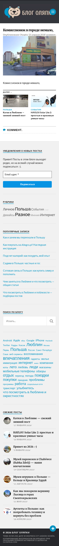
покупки (10, 379)
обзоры (41, 371)
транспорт (9, 388)
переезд (19, 375)
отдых (8, 375)
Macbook (49, 341)
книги (36, 363)
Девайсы (9, 215)
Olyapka (24, 34)
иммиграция (10, 362)
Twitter (6, 345)
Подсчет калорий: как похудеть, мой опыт (26, 255)
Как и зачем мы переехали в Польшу (24, 237)
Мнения (35, 215)
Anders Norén (46, 536)
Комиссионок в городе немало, (28, 30)
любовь (23, 367)
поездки (42, 375)
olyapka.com (10, 542)
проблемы (37, 379)
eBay (23, 341)
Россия (31, 350)
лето (13, 367)
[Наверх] (53, 528)
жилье (45, 358)
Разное (22, 214)
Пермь (6, 350)
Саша (5, 354)
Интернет (47, 215)
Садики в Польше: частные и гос (21, 263)
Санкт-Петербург (44, 350)
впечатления (16, 358)
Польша (23, 208)
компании (46, 362)
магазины (45, 367)
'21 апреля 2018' (37, 34)
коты (5, 367)
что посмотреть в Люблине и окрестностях (24, 394)
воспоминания (33, 354)
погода (29, 375)
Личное (8, 209)
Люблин (34, 344)
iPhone (40, 340)
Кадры (14, 345)
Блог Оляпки (21, 532)
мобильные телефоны (19, 371)
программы (8, 384)
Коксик (22, 345)
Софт (46, 210)
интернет (26, 362)
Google (30, 340)
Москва (47, 345)
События (37, 209)
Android (7, 340)
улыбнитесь (25, 388)
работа (20, 384)
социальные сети (35, 384)
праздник (23, 380)
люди (33, 367)
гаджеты (35, 358)
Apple (16, 340)
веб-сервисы (15, 354)
